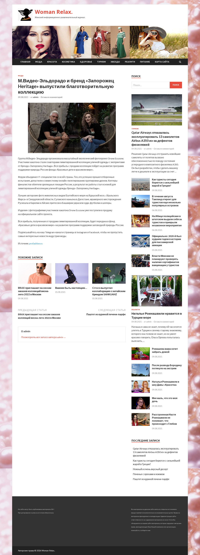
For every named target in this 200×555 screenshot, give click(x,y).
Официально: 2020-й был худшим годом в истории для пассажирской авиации (166, 241)
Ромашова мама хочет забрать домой (165, 350)
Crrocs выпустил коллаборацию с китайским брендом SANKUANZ (108, 291)
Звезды (115, 62)
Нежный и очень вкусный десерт (150, 469)
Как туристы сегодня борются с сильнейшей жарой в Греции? (165, 182)
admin (36, 97)
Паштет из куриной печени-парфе (151, 479)
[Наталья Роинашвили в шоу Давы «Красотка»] (140, 391)
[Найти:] (156, 85)
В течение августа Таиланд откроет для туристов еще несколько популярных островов (166, 201)
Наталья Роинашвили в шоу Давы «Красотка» (165, 383)
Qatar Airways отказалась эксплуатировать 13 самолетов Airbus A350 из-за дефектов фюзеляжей (156, 452)
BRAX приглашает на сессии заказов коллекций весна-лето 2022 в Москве (34, 291)
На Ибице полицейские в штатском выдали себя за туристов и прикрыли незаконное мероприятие (167, 221)
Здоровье (86, 62)
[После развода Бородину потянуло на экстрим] (140, 375)
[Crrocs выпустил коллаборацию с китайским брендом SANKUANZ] (109, 284)
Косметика (68, 62)
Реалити (130, 62)
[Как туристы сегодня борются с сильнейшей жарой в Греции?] (140, 189)
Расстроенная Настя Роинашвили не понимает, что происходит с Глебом (164, 419)
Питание (145, 62)
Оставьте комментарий (51, 97)
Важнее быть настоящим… (71, 287)
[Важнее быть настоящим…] (72, 284)
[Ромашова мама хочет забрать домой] (140, 359)
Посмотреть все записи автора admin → (43, 337)
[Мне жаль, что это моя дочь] (140, 408)
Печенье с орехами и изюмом (148, 474)
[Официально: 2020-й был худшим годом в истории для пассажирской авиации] (140, 246)
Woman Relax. (54, 11)
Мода (38, 62)
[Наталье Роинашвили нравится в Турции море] (156, 307)
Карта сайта (162, 62)
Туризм (101, 62)
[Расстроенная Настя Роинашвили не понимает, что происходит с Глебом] (140, 425)
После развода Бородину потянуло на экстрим (167, 367)
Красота (52, 62)
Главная (25, 62)
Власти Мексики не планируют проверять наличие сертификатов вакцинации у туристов (165, 260)
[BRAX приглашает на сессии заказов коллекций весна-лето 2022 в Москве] (34, 284)
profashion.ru (35, 243)
